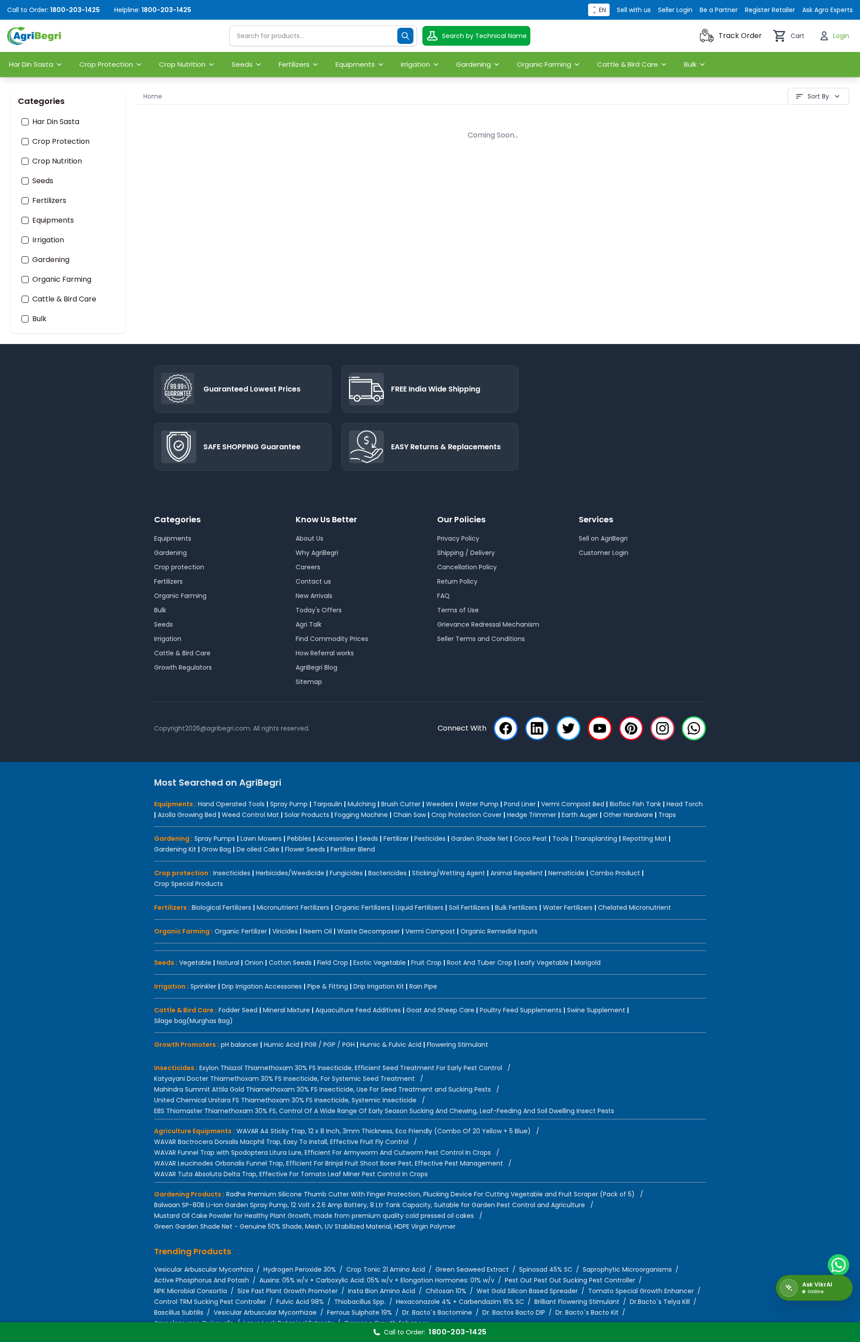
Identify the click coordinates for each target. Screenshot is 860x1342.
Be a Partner (719, 9)
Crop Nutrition (57, 161)
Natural (228, 962)
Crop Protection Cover (466, 814)
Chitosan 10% (446, 1290)
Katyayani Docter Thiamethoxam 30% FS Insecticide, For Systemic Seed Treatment (284, 1078)
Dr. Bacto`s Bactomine (437, 1312)
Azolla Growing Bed (187, 814)
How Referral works (325, 653)
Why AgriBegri (317, 552)
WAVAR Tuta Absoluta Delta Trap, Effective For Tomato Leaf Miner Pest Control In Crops (291, 1174)
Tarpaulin (327, 804)
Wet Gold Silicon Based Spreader (527, 1290)
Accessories (335, 838)
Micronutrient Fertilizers (293, 907)
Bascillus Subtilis (178, 1312)
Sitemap (309, 681)
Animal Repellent (516, 873)
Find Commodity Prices (332, 638)
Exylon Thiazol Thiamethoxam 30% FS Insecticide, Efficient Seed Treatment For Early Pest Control (350, 1067)
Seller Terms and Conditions (481, 638)
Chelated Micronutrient (634, 907)
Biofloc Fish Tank (635, 804)
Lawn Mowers (261, 838)
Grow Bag (216, 849)
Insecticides (231, 873)
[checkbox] (25, 121)
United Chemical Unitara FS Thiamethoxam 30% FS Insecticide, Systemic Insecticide (285, 1100)
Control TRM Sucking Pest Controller (210, 1301)
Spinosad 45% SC (545, 1269)
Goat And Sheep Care (440, 1010)
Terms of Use (458, 610)
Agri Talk (309, 624)
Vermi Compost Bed (572, 804)
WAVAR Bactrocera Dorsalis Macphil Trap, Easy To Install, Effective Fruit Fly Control (281, 1141)
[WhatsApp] (694, 728)
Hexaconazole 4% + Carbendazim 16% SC (460, 1301)
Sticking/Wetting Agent (448, 873)
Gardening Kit (175, 849)
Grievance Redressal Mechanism (488, 624)
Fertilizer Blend (353, 849)
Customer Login (603, 552)
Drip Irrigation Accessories (262, 986)
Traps (667, 814)
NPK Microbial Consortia (190, 1290)
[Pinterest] (631, 728)
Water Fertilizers (568, 907)
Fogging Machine (361, 814)
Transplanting (595, 838)
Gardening (50, 259)
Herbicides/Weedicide (290, 873)
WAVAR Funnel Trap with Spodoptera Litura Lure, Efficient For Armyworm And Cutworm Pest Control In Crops (322, 1152)
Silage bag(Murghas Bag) (193, 1020)
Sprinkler (203, 986)
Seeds (42, 181)
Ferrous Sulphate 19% (359, 1312)
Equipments (53, 220)
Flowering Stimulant (457, 1044)
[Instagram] (662, 728)
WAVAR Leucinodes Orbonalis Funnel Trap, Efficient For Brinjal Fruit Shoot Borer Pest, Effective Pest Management (328, 1163)
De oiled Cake (258, 849)
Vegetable (195, 962)
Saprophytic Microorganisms (627, 1269)
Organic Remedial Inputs (499, 931)
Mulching (362, 804)
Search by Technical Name (484, 35)
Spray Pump (289, 804)
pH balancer (239, 1044)
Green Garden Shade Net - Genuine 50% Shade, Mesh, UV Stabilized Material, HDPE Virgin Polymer (305, 1226)
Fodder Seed (238, 1010)
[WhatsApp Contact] (838, 1265)
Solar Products (306, 814)
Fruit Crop (426, 962)
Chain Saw (409, 814)
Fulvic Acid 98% (300, 1301)
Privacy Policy (458, 538)
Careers (308, 567)
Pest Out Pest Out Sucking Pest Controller (570, 1280)
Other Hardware (628, 814)
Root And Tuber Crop (479, 962)
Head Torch (684, 804)
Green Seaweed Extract (472, 1269)
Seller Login (675, 9)
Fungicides (346, 873)
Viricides (285, 931)
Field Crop (332, 962)
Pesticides (430, 838)
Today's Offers (319, 610)
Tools (560, 838)
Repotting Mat (645, 838)
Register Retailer (770, 9)
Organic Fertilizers (362, 907)
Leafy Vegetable (543, 962)
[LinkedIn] (537, 728)
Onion (254, 962)
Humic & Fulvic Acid (390, 1044)
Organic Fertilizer (241, 931)
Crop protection (179, 567)
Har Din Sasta (55, 121)
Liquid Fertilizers (419, 907)
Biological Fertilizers (221, 907)
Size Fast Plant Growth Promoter (287, 1290)
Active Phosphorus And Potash (201, 1280)
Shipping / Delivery (466, 552)
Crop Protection (61, 141)
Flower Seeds (305, 849)
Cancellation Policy (467, 567)
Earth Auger (580, 814)
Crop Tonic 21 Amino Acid (385, 1269)
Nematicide (566, 873)
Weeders (440, 804)
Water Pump (479, 804)
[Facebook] (506, 728)
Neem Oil (317, 931)
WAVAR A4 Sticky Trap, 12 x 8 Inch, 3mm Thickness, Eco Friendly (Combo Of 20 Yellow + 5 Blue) (383, 1131)
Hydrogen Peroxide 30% (299, 1269)
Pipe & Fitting (327, 986)
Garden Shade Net (479, 838)
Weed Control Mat (250, 814)
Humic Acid (281, 1044)
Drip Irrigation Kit (378, 986)
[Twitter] (568, 728)
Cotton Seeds (290, 962)
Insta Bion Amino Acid (381, 1290)
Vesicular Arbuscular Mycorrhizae (265, 1312)
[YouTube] (600, 728)
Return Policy (457, 581)
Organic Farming (61, 279)
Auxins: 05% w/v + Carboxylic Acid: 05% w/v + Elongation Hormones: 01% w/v (376, 1280)
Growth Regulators (183, 667)
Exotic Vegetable (379, 962)
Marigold (587, 962)
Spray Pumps (214, 838)
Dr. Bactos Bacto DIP (513, 1312)
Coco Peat (530, 838)
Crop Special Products (188, 883)
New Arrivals (314, 595)
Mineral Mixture (286, 1010)
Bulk (39, 319)
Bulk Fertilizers (516, 907)
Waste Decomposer (368, 931)
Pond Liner (520, 804)
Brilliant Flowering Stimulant (576, 1301)
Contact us (313, 581)
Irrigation (48, 240)
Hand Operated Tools (231, 804)
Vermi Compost (430, 931)
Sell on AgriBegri (603, 538)
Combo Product (615, 873)
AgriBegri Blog (316, 667)
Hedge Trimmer (531, 814)
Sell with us (634, 9)
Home (152, 96)
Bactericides (387, 873)
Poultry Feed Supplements (521, 1010)
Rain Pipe (423, 986)
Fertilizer (396, 838)
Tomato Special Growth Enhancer (641, 1290)
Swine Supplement (596, 1010)
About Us (309, 538)
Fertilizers (49, 200)
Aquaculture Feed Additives (358, 1010)
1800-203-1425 (75, 9)
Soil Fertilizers (469, 907)
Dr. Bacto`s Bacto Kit (587, 1312)
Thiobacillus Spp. (360, 1301)
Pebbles (299, 838)
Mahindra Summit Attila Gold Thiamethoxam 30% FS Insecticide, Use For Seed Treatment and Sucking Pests (322, 1089)
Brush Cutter (401, 804)
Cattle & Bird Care (64, 299)
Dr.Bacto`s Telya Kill (660, 1301)
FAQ (443, 595)
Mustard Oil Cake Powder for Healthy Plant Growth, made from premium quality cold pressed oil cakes (314, 1215)
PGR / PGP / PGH (330, 1044)
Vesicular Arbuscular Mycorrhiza (203, 1269)
